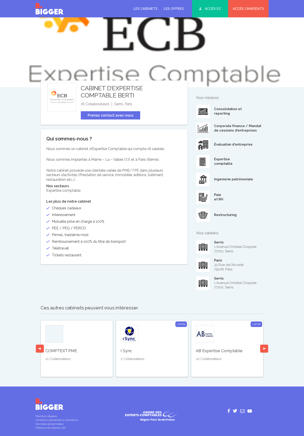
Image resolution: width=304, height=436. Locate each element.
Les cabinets (145, 9)
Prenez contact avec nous (110, 115)
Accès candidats (248, 9)
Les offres (174, 9)
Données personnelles (49, 424)
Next (264, 349)
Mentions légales (46, 416)
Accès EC (213, 9)
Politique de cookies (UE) (51, 427)
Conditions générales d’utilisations (57, 420)
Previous (40, 349)
